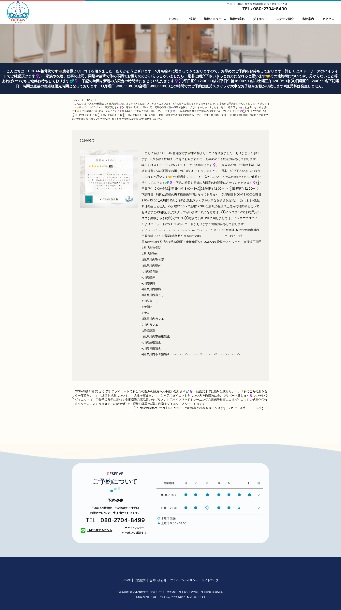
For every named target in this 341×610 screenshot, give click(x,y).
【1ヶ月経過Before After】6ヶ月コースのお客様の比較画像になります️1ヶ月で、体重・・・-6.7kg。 (199, 408)
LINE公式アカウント (99, 530)
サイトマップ (210, 580)
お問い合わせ (158, 580)
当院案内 (308, 19)
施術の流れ (237, 19)
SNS (89, 99)
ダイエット (260, 19)
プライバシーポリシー (184, 580)
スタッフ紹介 (285, 19)
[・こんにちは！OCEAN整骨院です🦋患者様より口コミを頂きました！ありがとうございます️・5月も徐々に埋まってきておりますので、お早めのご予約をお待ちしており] (109, 179)
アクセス (328, 19)
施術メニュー (213, 19)
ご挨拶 (191, 19)
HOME (173, 19)
